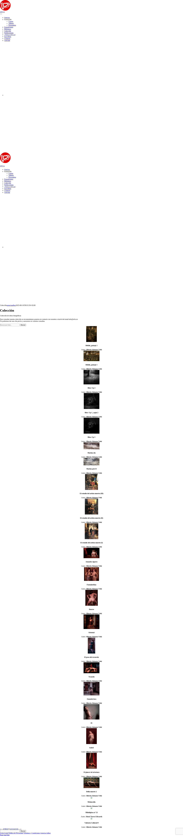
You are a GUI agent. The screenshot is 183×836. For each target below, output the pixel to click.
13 (12, 829)
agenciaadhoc (11, 305)
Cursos (10, 173)
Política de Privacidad (16, 833)
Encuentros (12, 177)
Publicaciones (8, 185)
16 (17, 829)
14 (14, 829)
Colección (7, 183)
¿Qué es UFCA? (9, 187)
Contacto (7, 190)
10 (7, 829)
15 (16, 829)
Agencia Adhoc (45, 833)
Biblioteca (7, 181)
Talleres (11, 175)
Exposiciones (8, 179)
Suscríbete (7, 189)
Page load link (5, 835)
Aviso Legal (4, 833)
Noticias (7, 170)
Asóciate (7, 192)
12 (10, 829)
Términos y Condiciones (32, 833)
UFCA (2, 12)
